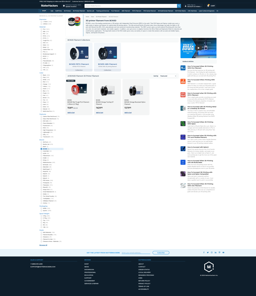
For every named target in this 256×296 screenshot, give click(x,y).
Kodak (46, 158)
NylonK (46, 176)
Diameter (43, 19)
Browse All (43, 245)
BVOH (46, 56)
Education (88, 275)
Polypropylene (48, 65)
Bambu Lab (90, 11)
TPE (45, 70)
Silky (46, 134)
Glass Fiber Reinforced (51, 119)
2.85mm (47, 24)
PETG (46, 36)
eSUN (46, 153)
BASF (45, 146)
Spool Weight (44, 214)
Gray (46, 77)
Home (87, 16)
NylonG (46, 173)
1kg (46, 220)
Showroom (89, 269)
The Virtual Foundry (50, 196)
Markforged (47, 169)
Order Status (144, 269)
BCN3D (46, 149)
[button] (72, 6)
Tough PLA (47, 40)
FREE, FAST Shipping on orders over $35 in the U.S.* (55, 1)
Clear (46, 102)
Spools (47, 210)
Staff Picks (58, 11)
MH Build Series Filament (165, 11)
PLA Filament (115, 11)
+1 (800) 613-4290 (88, 1)
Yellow (46, 86)
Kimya (46, 160)
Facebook (204, 252)
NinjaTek (47, 171)
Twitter (208, 252)
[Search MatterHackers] (179, 6)
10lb (45, 227)
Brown (46, 97)
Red (46, 82)
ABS (46, 31)
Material (43, 27)
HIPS (45, 58)
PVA (45, 51)
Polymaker (48, 185)
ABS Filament (126, 11)
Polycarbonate (48, 61)
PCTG (45, 38)
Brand (42, 140)
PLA (46, 29)
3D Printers (67, 11)
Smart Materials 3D (49, 191)
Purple (46, 93)
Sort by (156, 76)
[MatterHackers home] (50, 6)
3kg (45, 222)
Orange (47, 84)
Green (46, 88)
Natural (46, 109)
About (141, 264)
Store (92, 16)
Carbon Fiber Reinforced (51, 116)
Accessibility (143, 289)
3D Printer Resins (180, 11)
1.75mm (47, 21)
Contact (141, 267)
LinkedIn (215, 252)
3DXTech (47, 142)
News (86, 267)
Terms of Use (143, 286)
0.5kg (46, 216)
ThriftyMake (48, 198)
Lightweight (47, 132)
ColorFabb (47, 151)
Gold (45, 104)
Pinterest (219, 252)
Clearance (47, 237)
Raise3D (47, 187)
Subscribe (161, 253)
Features (43, 114)
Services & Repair (91, 283)
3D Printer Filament (79, 11)
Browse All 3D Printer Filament (51, 16)
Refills (46, 208)
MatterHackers (49, 162)
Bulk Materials (49, 232)
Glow (46, 128)
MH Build (47, 164)
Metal (46, 47)
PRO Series (48, 180)
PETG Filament (136, 11)
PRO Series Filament (149, 11)
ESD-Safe (47, 121)
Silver (46, 106)
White (46, 79)
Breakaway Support (49, 54)
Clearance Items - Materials (52, 241)
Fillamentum (48, 155)
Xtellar (46, 194)
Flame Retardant (48, 123)
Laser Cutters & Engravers (206, 11)
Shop (86, 264)
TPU (46, 67)
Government (89, 281)
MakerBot (47, 167)
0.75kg (46, 218)
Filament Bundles (49, 234)
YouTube (223, 252)
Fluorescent (48, 125)
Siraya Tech (47, 189)
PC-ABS (46, 63)
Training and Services (102, 11)
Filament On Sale (49, 239)
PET (45, 33)
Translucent (48, 137)
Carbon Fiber (48, 49)
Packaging (43, 206)
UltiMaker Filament (49, 201)
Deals (42, 230)
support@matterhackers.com (42, 267)
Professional (90, 272)
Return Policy (144, 281)
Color (41, 73)
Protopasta (47, 182)
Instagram (212, 252)
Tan (45, 100)
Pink (45, 95)
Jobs (140, 278)
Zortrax (46, 203)
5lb (45, 225)
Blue (46, 91)
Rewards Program (146, 275)
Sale (52, 11)
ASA (45, 42)
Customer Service (77, 1)
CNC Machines (192, 11)
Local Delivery (144, 272)
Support (87, 278)
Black (46, 75)
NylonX (46, 178)
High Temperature (49, 130)
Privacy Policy (144, 283)
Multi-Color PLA (49, 111)
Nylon (46, 45)
